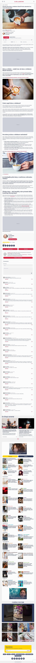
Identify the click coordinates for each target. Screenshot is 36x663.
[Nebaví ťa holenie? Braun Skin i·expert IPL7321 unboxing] (10, 637)
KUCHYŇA (9, 571)
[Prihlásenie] (2, 1)
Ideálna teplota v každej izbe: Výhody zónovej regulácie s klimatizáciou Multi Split (27, 565)
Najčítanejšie (10, 456)
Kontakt (8, 654)
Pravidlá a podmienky (20, 654)
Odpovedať (6, 279)
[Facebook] (17, 659)
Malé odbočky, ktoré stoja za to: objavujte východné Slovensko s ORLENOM (13, 526)
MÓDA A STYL (10, 506)
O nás (4, 654)
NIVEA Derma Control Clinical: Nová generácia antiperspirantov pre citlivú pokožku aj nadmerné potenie (28, 528)
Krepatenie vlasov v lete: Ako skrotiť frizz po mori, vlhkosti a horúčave (12, 471)
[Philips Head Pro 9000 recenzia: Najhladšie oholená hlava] (26, 627)
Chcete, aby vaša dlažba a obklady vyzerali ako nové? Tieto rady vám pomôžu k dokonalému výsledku (12, 546)
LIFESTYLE (25, 525)
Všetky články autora (12, 239)
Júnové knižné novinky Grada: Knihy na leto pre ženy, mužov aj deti (27, 583)
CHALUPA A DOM (11, 561)
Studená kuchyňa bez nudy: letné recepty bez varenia (28, 573)
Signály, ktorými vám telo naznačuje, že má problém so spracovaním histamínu (28, 490)
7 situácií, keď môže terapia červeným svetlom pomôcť (13, 489)
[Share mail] (14, 246)
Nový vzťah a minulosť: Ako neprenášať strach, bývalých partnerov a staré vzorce (13, 499)
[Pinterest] (19, 659)
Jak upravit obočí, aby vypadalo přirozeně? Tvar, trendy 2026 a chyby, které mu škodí (28, 509)
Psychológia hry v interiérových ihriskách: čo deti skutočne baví (12, 536)
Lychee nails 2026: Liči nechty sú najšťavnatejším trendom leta (28, 466)
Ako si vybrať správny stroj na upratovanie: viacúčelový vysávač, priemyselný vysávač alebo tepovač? (28, 546)
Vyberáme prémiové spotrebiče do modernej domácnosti (12, 573)
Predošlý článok (10, 249)
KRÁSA (24, 506)
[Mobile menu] (34, 1)
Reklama (13, 654)
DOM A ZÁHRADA (26, 534)
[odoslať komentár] (31, 273)
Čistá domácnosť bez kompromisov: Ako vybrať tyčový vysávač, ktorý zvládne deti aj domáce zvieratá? (12, 583)
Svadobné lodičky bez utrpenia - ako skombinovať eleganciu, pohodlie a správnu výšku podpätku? (13, 481)
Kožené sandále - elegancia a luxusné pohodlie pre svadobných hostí (28, 481)
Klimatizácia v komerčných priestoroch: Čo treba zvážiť (28, 555)
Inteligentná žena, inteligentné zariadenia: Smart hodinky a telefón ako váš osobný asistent (28, 518)
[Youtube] (15, 659)
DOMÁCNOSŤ (10, 543)
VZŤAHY (9, 496)
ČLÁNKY (9, 515)
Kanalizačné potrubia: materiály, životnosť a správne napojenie (12, 563)
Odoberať (28, 650)
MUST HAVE (25, 479)
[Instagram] (12, 659)
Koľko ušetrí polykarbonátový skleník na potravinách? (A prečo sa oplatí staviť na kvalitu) (28, 537)
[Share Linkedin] (12, 246)
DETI (9, 534)
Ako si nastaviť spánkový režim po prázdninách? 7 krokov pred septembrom (27, 499)
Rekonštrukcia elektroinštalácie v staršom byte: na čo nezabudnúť (13, 554)
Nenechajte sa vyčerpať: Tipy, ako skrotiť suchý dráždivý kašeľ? (12, 517)
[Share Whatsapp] (5, 246)
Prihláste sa (9, 252)
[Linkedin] (24, 659)
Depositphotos (6, 174)
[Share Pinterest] (10, 246)
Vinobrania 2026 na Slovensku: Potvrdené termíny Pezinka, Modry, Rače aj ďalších (27, 460)
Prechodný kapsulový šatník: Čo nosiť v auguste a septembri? (13, 459)
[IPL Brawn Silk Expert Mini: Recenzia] (26, 637)
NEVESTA (9, 478)
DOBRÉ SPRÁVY (10, 524)
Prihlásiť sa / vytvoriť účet (18, 257)
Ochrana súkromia (29, 654)
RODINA (24, 497)
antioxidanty (12, 196)
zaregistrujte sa (24, 254)
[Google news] (21, 659)
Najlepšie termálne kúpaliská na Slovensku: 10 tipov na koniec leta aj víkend (13, 466)
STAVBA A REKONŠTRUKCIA (12, 552)
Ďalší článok (26, 249)
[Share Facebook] (3, 246)
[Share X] (8, 246)
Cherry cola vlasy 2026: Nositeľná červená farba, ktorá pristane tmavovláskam (27, 472)
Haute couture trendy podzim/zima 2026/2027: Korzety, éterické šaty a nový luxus (13, 508)
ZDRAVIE (9, 487)
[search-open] (4, 1)
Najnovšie (25, 456)
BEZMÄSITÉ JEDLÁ (26, 571)
